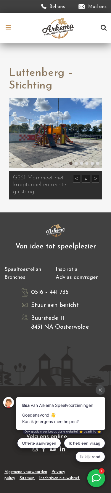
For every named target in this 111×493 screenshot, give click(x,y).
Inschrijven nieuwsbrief (59, 478)
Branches (14, 277)
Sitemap (27, 478)
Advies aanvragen (77, 277)
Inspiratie (67, 269)
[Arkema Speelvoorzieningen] (60, 28)
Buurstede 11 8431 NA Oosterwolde (60, 322)
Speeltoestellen (22, 269)
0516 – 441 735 (49, 292)
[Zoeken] (104, 28)
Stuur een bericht (55, 305)
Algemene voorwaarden (25, 472)
